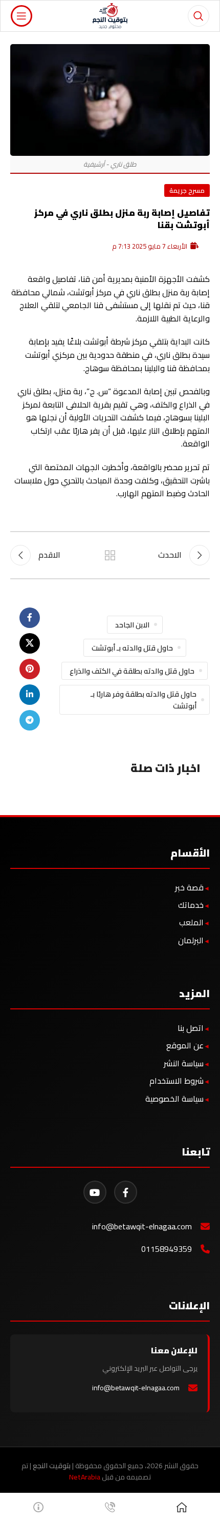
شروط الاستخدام (176, 1080)
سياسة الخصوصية (174, 1098)
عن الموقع (185, 1045)
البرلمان (191, 940)
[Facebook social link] (29, 617)
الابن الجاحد (132, 625)
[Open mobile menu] (21, 16)
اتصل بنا (191, 1028)
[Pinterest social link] (29, 669)
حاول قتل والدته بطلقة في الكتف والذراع (132, 671)
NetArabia (84, 1477)
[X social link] (29, 643)
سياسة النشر (184, 1063)
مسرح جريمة (187, 190)
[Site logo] (110, 15)
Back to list (110, 555)
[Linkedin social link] (29, 694)
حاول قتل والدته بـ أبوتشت (132, 648)
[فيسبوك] (125, 1192)
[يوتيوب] (94, 1192)
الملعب (191, 922)
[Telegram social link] (29, 720)
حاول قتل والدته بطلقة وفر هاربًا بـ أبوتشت (143, 700)
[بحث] (198, 16)
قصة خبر (189, 887)
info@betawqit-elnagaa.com (142, 1226)
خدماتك (191, 904)
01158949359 (166, 1249)
